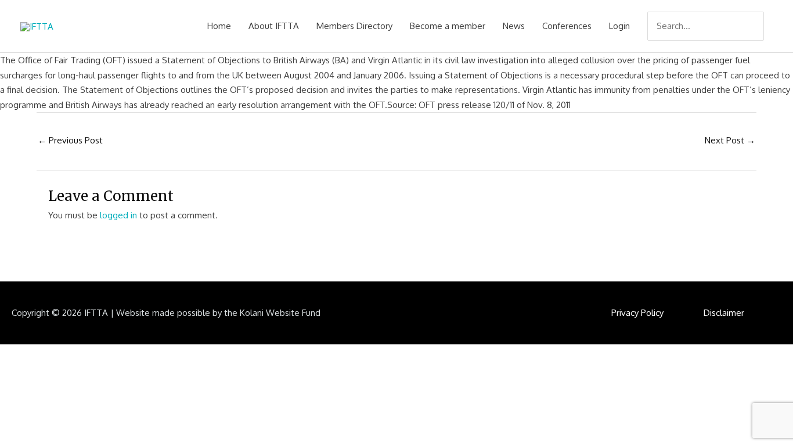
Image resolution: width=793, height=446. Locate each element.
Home (219, 25)
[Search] (756, 26)
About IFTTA (273, 25)
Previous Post (70, 140)
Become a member (447, 25)
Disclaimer (724, 312)
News (514, 25)
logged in (118, 215)
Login (619, 25)
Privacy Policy (637, 312)
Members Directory (354, 25)
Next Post (730, 140)
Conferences (567, 25)
